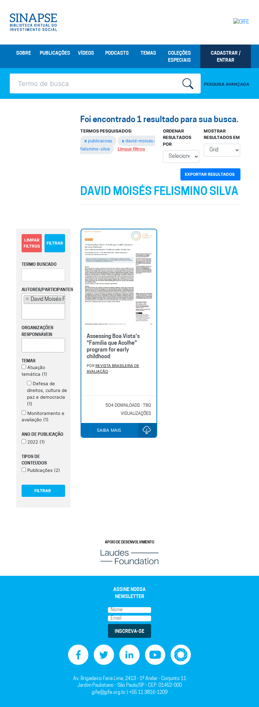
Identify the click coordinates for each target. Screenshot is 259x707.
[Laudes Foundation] (129, 557)
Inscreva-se (129, 631)
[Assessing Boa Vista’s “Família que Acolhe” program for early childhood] (118, 278)
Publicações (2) (43, 470)
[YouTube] (155, 654)
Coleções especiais (179, 57)
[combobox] (43, 306)
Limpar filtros (131, 148)
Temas (148, 53)
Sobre (23, 53)
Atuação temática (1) (34, 371)
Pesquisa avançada (226, 84)
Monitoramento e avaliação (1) (43, 417)
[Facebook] (78, 654)
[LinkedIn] (129, 654)
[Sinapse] (33, 22)
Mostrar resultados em (222, 134)
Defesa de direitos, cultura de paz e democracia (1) (47, 393)
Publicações (55, 53)
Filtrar (55, 243)
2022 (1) (35, 442)
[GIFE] (235, 22)
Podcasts (117, 53)
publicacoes (99, 140)
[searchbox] (26, 311)
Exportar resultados (210, 174)
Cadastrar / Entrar (225, 57)
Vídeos (86, 53)
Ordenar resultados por (177, 137)
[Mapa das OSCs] (181, 654)
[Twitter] (104, 654)
